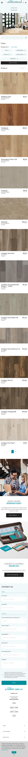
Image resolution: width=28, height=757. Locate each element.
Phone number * (5, 625)
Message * (4, 659)
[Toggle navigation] (2, 2)
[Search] (26, 37)
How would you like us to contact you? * (11, 617)
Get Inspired (6, 731)
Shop (4, 725)
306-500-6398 (14, 10)
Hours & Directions (14, 699)
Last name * (4, 604)
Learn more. (5, 750)
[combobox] (13, 37)
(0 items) (25, 2)
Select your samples (12, 574)
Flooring (10, 15)
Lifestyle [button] (6, 54)
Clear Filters (14, 47)
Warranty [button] (13, 58)
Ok (14, 752)
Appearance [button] (20, 50)
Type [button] (6, 50)
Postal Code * (5, 642)
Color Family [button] (20, 54)
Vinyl (15, 15)
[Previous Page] (10, 451)
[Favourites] (23, 2)
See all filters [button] (13, 62)
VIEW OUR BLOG (13, 515)
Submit (14, 682)
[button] (21, 2)
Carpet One (3, 15)
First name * (4, 595)
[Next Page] (18, 451)
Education (6, 737)
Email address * (5, 634)
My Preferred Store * (6, 651)
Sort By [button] (22, 68)
